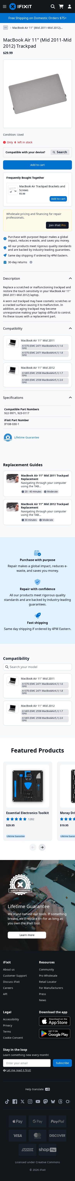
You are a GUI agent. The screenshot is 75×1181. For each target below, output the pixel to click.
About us (9, 969)
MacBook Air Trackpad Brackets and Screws (42, 188)
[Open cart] (61, 6)
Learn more (27, 935)
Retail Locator (48, 982)
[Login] (70, 6)
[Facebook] (14, 1101)
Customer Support (15, 975)
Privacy (7, 1025)
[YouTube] (38, 1101)
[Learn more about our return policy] (31, 262)
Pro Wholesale (48, 975)
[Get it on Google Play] (54, 1033)
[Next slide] (42, 847)
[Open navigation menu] (4, 6)
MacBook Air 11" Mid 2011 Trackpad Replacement (45, 477)
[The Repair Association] (68, 1101)
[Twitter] (22, 1101)
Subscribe (62, 1063)
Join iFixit (57, 225)
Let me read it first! (19, 1070)
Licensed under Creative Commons (37, 1162)
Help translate (34, 1089)
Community (46, 969)
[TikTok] (7, 1101)
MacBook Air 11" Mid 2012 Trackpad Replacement (45, 505)
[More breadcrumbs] (5, 27)
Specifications (13, 398)
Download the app (53, 1012)
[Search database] (53, 6)
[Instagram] (30, 1101)
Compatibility (12, 328)
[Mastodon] (45, 1101)
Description (11, 278)
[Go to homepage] (22, 6)
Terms (7, 1031)
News (42, 1000)
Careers (8, 988)
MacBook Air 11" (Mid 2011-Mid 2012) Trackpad (36, 28)
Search (62, 152)
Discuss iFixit (11, 982)
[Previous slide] (32, 847)
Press (42, 994)
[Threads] (60, 1101)
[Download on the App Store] (54, 1021)
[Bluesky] (53, 1102)
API (5, 994)
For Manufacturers (51, 988)
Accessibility (11, 1019)
